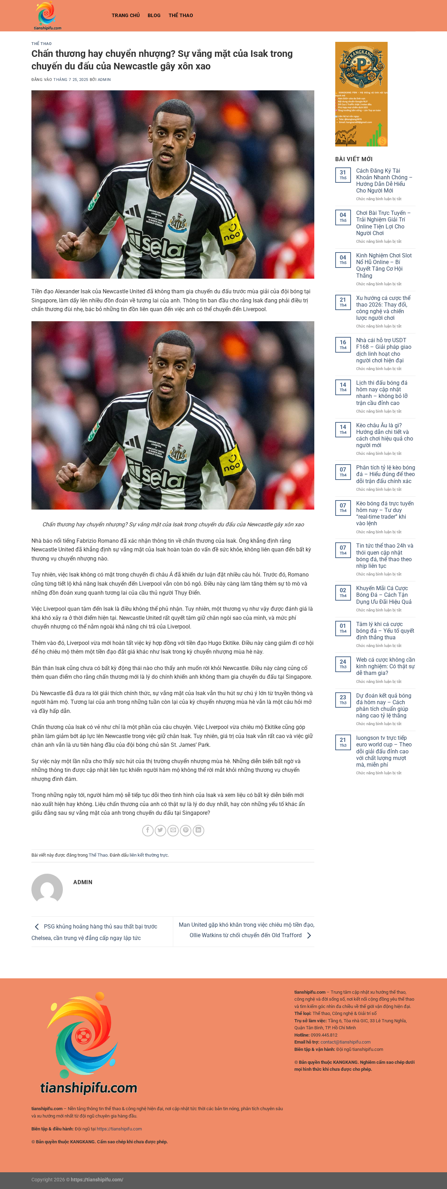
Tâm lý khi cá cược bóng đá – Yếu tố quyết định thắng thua (385, 631)
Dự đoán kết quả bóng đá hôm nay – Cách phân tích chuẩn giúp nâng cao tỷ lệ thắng (383, 705)
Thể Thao (181, 15)
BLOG (154, 15)
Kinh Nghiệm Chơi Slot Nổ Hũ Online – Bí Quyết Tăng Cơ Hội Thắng (384, 265)
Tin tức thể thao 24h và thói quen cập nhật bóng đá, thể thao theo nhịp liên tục (384, 555)
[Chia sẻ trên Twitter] (160, 830)
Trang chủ (126, 15)
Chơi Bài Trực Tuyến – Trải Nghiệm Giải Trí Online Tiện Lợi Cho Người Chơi (383, 223)
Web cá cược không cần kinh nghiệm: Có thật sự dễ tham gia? (385, 666)
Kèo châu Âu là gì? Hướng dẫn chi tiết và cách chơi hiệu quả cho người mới (384, 435)
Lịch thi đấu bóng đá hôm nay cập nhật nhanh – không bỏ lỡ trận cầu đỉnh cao (382, 392)
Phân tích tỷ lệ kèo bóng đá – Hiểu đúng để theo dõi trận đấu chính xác (385, 474)
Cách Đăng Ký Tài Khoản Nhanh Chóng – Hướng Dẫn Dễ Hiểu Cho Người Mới (384, 180)
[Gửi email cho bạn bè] (173, 830)
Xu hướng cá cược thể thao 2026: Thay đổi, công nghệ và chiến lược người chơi (383, 308)
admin (104, 79)
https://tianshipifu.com (119, 1128)
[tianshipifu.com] (66, 15)
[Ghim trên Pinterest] (185, 830)
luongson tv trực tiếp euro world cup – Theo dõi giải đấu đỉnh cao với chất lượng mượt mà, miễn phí (384, 751)
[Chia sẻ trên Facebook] (148, 830)
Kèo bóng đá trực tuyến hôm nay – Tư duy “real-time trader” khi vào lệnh (385, 513)
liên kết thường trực (149, 855)
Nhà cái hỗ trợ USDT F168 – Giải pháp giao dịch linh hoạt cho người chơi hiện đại (383, 350)
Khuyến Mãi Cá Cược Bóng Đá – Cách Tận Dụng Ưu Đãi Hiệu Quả (384, 595)
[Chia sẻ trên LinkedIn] (198, 830)
